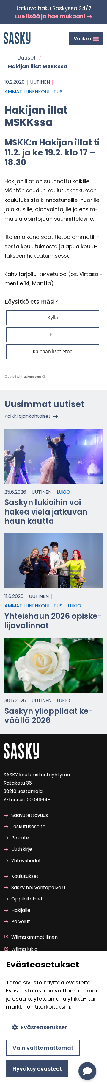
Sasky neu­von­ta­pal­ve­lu (38, 887)
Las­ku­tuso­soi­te (28, 826)
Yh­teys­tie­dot (26, 860)
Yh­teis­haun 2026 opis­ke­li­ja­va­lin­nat (53, 621)
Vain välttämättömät (42, 1047)
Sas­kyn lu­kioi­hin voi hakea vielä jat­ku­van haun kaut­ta (45, 511)
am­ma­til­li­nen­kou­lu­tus (33, 91)
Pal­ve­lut (20, 921)
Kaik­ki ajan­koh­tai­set (27, 416)
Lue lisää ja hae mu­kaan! (51, 16)
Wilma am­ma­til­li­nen (34, 937)
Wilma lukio (24, 949)
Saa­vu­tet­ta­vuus (29, 815)
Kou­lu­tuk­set (25, 876)
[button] (52, 317)
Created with (23, 376)
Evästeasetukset (44, 1027)
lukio (63, 492)
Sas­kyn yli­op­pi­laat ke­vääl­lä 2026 (48, 716)
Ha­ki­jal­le (20, 910)
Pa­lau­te (20, 837)
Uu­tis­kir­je (21, 849)
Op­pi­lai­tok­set (27, 898)
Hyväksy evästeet (37, 1068)
